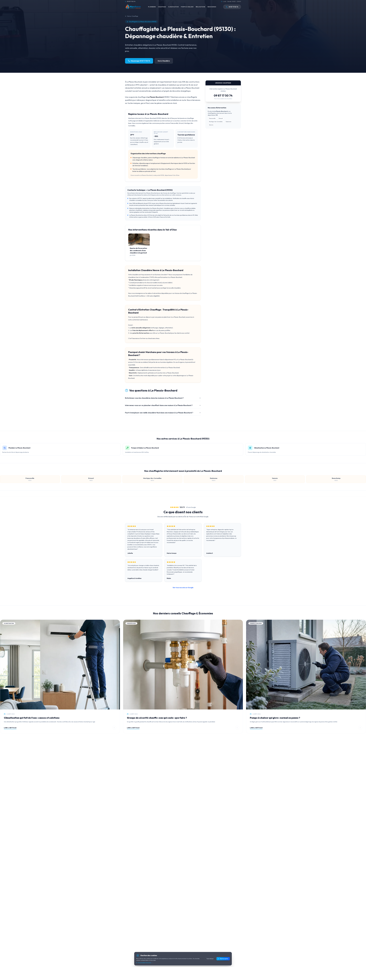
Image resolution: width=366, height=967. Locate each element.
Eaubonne (228, 121)
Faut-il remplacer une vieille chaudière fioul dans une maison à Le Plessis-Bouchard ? (159, 413)
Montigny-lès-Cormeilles (216, 121)
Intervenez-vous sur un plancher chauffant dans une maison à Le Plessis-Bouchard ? (159, 405)
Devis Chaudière (164, 61)
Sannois (211, 125)
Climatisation (173, 7)
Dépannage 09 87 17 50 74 (140, 61)
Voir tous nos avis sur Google (183, 587)
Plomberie (152, 7)
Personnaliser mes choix (144, 962)
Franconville (212, 118)
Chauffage (162, 7)
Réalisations (200, 7)
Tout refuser (210, 958)
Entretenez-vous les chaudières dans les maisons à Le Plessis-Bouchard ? (154, 398)
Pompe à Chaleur (187, 7)
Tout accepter (224, 958)
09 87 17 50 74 (223, 95)
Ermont (221, 118)
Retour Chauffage (132, 16)
